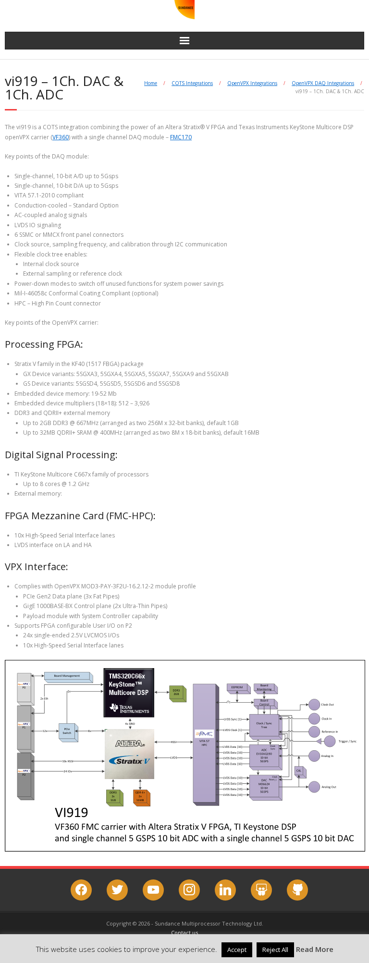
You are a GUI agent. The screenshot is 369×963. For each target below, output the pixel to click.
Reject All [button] (275, 949)
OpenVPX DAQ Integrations (323, 83)
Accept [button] (236, 949)
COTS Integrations (192, 83)
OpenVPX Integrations (252, 83)
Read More (314, 949)
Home (150, 83)
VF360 (60, 137)
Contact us (184, 932)
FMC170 (181, 137)
